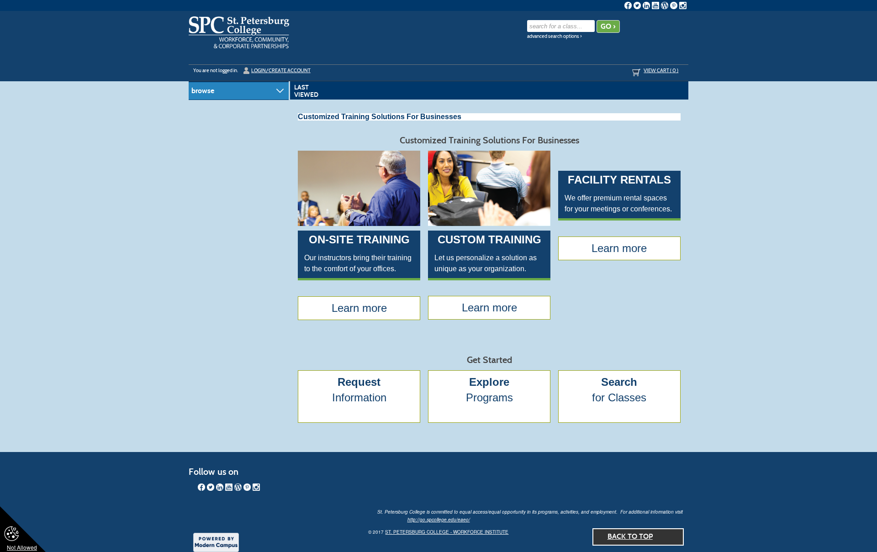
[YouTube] (655, 5)
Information (359, 390)
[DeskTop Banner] (239, 32)
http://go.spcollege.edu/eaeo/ (438, 519)
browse (202, 90)
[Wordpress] (664, 5)
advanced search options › (554, 36)
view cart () (661, 70)
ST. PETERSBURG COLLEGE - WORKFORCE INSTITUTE (446, 532)
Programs (489, 390)
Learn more (359, 308)
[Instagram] (683, 5)
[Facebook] (628, 5)
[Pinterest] (673, 5)
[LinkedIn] (646, 5)
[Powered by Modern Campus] (216, 541)
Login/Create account (281, 70)
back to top (630, 536)
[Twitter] (637, 5)
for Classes (619, 390)
